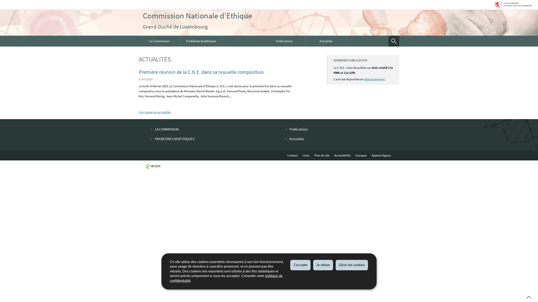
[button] (393, 41)
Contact (292, 155)
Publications (284, 41)
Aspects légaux (381, 155)
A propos (361, 155)
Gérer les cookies (352, 265)
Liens (306, 155)
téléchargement (374, 79)
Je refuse (323, 265)
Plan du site (322, 155)
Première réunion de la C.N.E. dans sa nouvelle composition (201, 72)
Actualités (325, 41)
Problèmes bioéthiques (201, 41)
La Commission (159, 41)
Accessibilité (342, 155)
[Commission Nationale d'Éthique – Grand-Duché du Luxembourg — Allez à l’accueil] (197, 21)
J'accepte (300, 265)
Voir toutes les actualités (155, 112)
